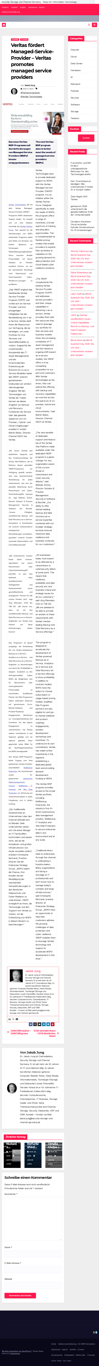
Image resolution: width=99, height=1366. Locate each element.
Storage (24, 39)
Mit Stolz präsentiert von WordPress (16, 1351)
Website (8, 1279)
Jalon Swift (76, 294)
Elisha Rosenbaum (80, 272)
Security (75, 97)
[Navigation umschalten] (94, 25)
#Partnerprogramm (30, 92)
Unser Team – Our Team (61, 1361)
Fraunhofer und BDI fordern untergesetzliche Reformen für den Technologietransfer (81, 169)
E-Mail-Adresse (13, 1263)
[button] (89, 25)
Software (75, 104)
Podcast (75, 91)
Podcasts (91, 1355)
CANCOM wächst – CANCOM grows (21, 1032)
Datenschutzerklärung (11, 12)
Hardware (76, 70)
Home (53, 1344)
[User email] (17, 1019)
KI (72, 77)
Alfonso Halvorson (80, 251)
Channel (15, 39)
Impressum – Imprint (36, 7)
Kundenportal (56, 1355)
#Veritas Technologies (31, 96)
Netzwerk (75, 84)
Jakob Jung (30, 85)
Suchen (74, 129)
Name (8, 1247)
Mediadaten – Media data (75, 1355)
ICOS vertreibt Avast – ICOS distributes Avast (44, 1033)
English (23, 7)
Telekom (75, 118)
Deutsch (5, 7)
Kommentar (11, 1194)
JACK (73, 315)
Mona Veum (76, 340)
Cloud (73, 56)
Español (14, 7)
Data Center (77, 63)
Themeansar (15, 1353)
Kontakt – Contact (77, 1349)
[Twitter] (13, 1019)
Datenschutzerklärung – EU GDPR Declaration (76, 1344)
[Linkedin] (10, 1019)
